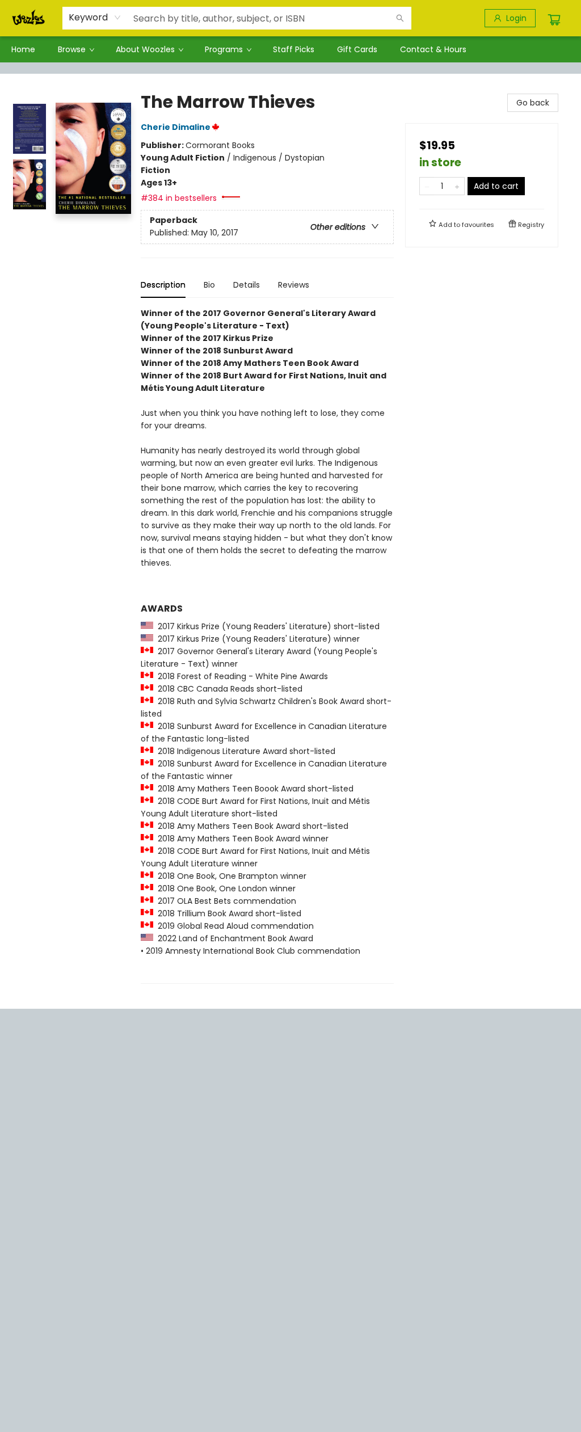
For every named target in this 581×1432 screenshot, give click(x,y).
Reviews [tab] (293, 284)
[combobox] (95, 17)
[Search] (400, 18)
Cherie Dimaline (175, 127)
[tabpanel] (267, 645)
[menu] (290, 49)
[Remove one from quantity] (427, 186)
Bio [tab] (209, 284)
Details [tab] (246, 284)
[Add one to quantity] (457, 186)
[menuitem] (23, 49)
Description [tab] (163, 284)
